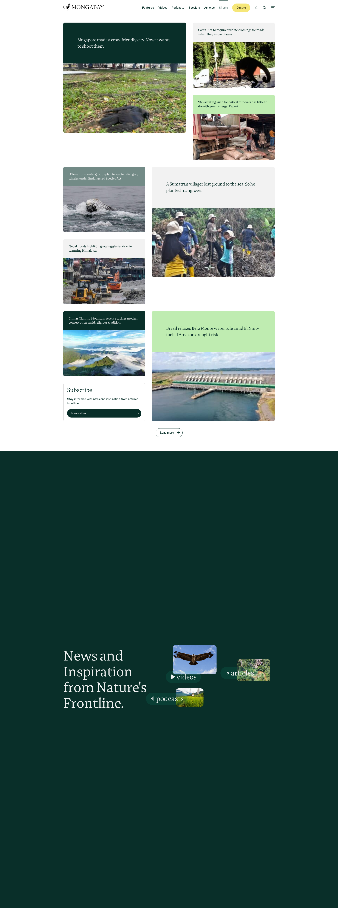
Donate (241, 7)
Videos (162, 7)
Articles (209, 7)
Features (148, 7)
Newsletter (78, 413)
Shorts (223, 7)
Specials (194, 7)
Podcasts (178, 7)
